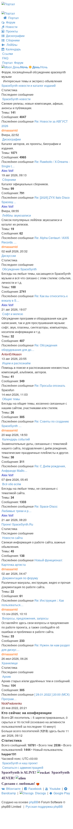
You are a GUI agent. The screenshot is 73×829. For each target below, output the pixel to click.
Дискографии (14, 36)
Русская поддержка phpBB (44, 806)
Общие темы (11, 399)
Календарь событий (16, 439)
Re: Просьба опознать (49, 385)
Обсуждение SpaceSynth (19, 269)
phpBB (33, 802)
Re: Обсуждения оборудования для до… (29, 347)
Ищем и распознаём (16, 363)
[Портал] (8, 3)
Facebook (34, 788)
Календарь (12, 49)
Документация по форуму (20, 578)
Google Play (61, 793)
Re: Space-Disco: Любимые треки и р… (29, 508)
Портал (13, 18)
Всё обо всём (11, 484)
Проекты (11, 31)
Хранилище (9, 663)
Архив (6, 676)
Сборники (12, 40)
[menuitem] (4, 58)
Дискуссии (8, 256)
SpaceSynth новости (16, 99)
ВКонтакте (13, 788)
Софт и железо (12, 314)
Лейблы (11, 45)
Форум (9, 22)
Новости (10, 27)
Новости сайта (12, 538)
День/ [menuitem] (20, 67)
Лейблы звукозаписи (16, 215)
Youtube (54, 788)
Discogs (40, 793)
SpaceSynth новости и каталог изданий (28, 85)
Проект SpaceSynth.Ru (17, 524)
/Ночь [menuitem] (40, 67)
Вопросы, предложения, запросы (25, 618)
